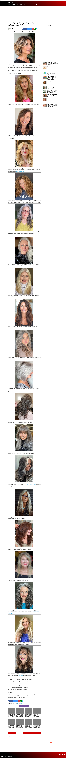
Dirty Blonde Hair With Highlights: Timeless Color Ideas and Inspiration (11, 727)
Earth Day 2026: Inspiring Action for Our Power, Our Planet (51, 73)
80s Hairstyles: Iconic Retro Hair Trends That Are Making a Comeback (19, 727)
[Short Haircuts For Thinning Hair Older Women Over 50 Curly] (11, 711)
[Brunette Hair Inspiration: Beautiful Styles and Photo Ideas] (37, 711)
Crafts (25, 4)
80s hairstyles (37, 71)
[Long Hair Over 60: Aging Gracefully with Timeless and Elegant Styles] (20, 711)
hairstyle (21, 703)
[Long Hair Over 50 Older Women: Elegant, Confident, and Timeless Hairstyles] (28, 722)
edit (17, 703)
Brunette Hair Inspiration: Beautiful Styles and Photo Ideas (36, 716)
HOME (10, 4)
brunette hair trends (20, 171)
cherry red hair (20, 675)
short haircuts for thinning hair (30, 484)
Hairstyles (13, 4)
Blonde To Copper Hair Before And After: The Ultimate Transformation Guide (52, 95)
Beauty (21, 4)
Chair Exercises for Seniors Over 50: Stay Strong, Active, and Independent (52, 91)
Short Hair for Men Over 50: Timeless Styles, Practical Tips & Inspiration (52, 105)
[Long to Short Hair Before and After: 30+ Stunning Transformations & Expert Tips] (28, 711)
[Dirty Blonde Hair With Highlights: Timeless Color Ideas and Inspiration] (11, 722)
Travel (36, 4)
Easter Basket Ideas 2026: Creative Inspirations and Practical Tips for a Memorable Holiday (52, 78)
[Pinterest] (33, 29)
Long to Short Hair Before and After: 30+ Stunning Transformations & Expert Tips (28, 716)
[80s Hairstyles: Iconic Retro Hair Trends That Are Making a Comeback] (20, 722)
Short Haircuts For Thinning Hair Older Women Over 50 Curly (11, 716)
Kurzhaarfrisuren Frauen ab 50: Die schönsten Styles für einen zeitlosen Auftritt (36, 727)
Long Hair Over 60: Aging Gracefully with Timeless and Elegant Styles (19, 716)
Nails (18, 4)
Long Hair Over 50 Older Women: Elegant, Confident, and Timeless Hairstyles (28, 727)
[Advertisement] (33, 751)
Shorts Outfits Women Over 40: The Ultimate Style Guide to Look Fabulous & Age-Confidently (52, 100)
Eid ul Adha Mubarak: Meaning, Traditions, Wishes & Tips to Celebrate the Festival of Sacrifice (52, 68)
